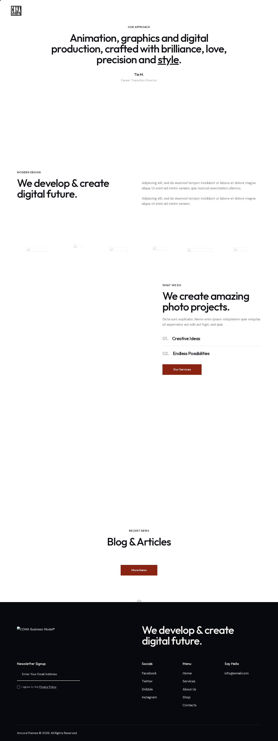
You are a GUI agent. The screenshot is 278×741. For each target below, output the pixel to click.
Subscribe (77, 674)
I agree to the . (39, 687)
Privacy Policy (47, 687)
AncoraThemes (27, 733)
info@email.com (237, 673)
